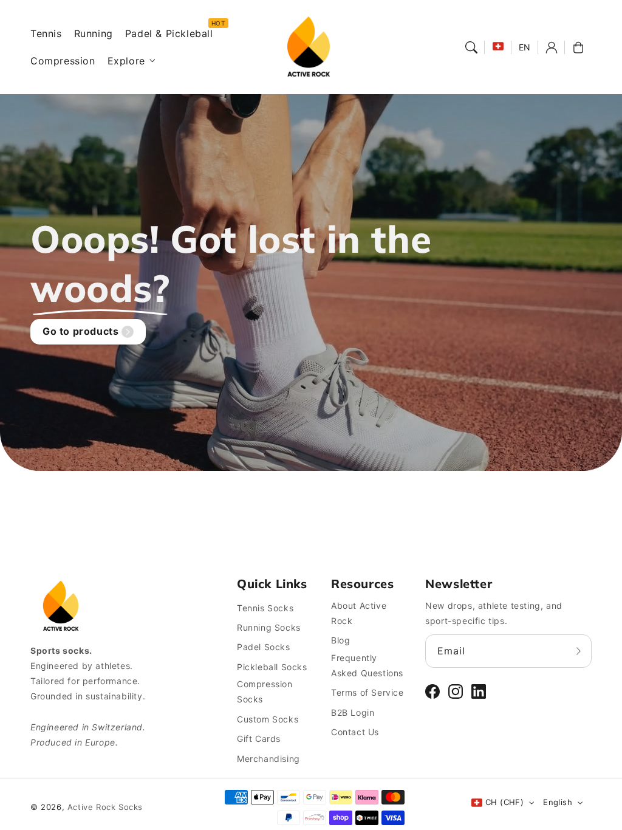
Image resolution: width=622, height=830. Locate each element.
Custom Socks (267, 719)
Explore (126, 61)
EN (525, 47)
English (557, 802)
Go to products (80, 331)
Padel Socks (263, 647)
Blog (340, 640)
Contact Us (355, 732)
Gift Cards (259, 738)
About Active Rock (358, 613)
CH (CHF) (504, 802)
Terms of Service (367, 692)
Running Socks (269, 627)
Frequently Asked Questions (367, 665)
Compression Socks (265, 691)
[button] (471, 47)
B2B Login (352, 712)
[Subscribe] (578, 650)
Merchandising (268, 758)
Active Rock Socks (105, 807)
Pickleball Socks (272, 667)
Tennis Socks (265, 608)
